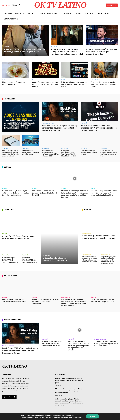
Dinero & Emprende (48, 123)
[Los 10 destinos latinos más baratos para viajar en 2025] (104, 287)
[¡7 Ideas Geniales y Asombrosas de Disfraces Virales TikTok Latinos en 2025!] (50, 140)
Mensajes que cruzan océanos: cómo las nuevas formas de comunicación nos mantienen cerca (108, 259)
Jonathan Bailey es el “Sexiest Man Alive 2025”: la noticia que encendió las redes (101, 51)
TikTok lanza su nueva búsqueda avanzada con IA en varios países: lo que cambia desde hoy (99, 127)
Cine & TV (54, 46)
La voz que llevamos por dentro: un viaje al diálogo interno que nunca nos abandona (89, 259)
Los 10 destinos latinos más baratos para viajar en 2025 (102, 300)
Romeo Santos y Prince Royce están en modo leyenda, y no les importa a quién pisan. (15, 193)
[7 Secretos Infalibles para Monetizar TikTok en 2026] (89, 140)
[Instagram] (4, 397)
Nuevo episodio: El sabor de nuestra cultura (13, 83)
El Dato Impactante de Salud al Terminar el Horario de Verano (15, 300)
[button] (17, 5)
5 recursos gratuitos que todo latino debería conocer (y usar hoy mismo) (98, 236)
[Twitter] (9, 397)
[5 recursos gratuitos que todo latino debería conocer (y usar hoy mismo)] (100, 222)
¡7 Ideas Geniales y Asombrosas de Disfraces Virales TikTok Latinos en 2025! (50, 153)
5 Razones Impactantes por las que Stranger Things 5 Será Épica (74, 84)
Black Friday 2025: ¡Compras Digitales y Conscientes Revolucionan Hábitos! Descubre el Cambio (59, 127)
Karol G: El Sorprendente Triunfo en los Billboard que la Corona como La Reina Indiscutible (104, 193)
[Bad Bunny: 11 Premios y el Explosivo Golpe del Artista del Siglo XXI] (45, 178)
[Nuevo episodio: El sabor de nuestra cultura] (15, 70)
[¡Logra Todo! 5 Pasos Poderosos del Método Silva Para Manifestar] (20, 222)
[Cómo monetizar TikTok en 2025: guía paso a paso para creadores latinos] (106, 330)
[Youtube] (14, 397)
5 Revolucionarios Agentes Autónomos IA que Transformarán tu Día (108, 153)
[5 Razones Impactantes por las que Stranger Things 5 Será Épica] (74, 70)
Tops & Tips (45, 148)
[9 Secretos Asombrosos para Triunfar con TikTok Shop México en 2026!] (69, 140)
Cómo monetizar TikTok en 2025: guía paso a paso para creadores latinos (106, 343)
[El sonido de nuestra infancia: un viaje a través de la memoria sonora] (104, 70)
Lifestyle (4, 233)
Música (6, 46)
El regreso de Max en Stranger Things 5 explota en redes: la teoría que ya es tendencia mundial (67, 51)
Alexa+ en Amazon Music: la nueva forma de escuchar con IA (30, 152)
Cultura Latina (6, 79)
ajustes (79, 417)
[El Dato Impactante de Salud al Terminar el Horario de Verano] (15, 287)
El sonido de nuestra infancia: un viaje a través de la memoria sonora (103, 84)
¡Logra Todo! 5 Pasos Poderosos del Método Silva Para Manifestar (18, 237)
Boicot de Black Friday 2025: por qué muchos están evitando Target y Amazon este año (10, 153)
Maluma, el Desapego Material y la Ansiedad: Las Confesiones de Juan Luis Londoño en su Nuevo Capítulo (74, 194)
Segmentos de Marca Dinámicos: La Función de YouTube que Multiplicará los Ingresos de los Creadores (78, 345)
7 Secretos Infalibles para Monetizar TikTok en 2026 (89, 152)
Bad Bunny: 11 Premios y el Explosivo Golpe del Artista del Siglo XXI (44, 193)
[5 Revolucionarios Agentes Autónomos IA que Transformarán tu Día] (109, 140)
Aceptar (92, 416)
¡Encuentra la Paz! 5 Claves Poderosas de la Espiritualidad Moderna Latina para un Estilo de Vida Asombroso (73, 302)
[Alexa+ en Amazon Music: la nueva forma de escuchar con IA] (30, 140)
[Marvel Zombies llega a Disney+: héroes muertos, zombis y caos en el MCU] (45, 70)
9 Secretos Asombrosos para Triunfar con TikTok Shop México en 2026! (69, 153)
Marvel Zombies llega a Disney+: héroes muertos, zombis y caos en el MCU (45, 84)
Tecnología (7, 118)
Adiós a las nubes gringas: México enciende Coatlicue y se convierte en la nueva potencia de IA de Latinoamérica (69, 401)
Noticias (34, 79)
